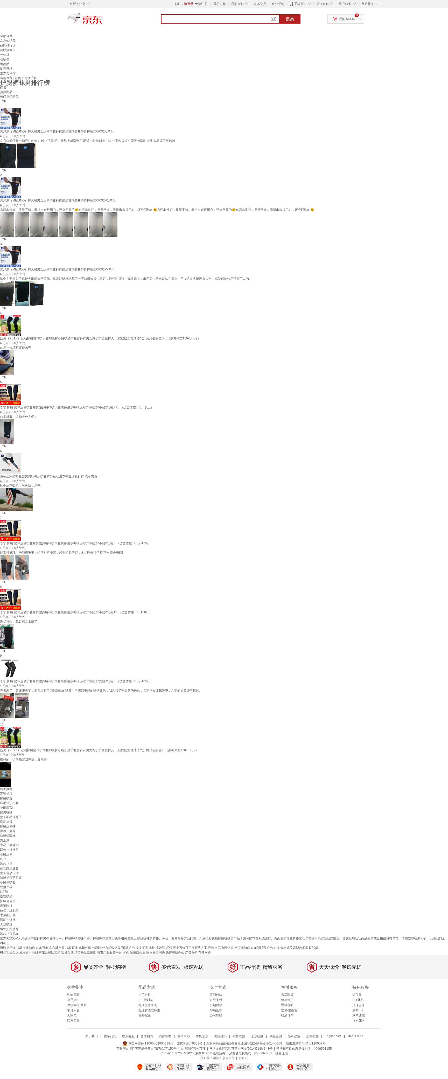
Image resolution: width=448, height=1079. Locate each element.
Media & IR (355, 1036)
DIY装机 (358, 1000)
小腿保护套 (8, 882)
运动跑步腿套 (9, 868)
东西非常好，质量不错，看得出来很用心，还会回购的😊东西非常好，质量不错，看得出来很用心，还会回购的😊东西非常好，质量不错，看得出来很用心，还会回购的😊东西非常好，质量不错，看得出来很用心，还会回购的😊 (157, 210)
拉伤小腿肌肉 (9, 910)
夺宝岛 (357, 995)
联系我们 (110, 1036)
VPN (169, 948)
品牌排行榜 (8, 45)
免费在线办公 (175, 952)
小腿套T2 (6, 808)
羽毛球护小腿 (9, 803)
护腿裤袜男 (8, 901)
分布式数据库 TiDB (115, 948)
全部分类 (6, 36)
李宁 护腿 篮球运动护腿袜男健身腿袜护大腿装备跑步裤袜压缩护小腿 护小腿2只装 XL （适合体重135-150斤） (76, 612)
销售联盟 (239, 1036)
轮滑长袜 (6, 887)
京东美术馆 (8, 73)
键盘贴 (4, 64)
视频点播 (85, 948)
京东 (102, 21)
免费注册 (201, 4)
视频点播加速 (25, 948)
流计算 (160, 948)
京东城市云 (57, 948)
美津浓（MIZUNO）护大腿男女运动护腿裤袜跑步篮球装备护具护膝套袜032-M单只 (57, 269)
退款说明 (287, 1005)
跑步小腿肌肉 (9, 934)
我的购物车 (347, 19)
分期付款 (216, 1005)
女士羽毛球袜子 (11, 817)
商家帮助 (165, 1036)
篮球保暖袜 (8, 836)
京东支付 (228, 1058)
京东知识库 (8, 41)
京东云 (243, 1058)
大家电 (71, 1015)
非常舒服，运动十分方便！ (18, 417)
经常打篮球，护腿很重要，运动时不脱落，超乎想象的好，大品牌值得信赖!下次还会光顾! (61, 552)
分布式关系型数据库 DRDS (299, 948)
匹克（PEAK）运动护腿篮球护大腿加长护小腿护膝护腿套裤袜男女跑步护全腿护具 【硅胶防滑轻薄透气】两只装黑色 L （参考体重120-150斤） (99, 750)
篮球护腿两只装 (11, 878)
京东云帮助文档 (49, 952)
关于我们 (91, 1036)
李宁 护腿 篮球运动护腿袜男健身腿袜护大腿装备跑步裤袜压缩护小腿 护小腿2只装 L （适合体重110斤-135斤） (76, 543)
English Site (333, 1036)
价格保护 (287, 1000)
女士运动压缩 (9, 873)
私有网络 (224, 948)
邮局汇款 (216, 1010)
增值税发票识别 (85, 952)
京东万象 (42, 948)
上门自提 (144, 995)
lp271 (4, 859)
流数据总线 (8, 948)
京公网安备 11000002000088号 (150, 1043)
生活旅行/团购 (77, 1005)
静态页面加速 (240, 948)
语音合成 (67, 952)
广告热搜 (273, 948)
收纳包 (4, 59)
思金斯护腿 (8, 915)
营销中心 (183, 1036)
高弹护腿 (6, 794)
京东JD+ (358, 1020)
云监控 (212, 948)
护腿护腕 (6, 798)
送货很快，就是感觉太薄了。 (20, 621)
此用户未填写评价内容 (15, 348)
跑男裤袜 (6, 812)
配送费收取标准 (149, 1010)
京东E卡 (358, 1010)
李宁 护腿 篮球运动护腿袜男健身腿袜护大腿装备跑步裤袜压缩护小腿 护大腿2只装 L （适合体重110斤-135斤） (76, 681)
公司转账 (216, 1015)
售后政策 (287, 995)
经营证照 (281, 1053)
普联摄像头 (8, 50)
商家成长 (148, 948)
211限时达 (145, 1000)
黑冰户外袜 (8, 831)
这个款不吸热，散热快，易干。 (22, 486)
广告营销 (191, 952)
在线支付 (216, 1000)
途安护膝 (6, 896)
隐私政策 (294, 1036)
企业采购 (278, 4)
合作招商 (147, 1036)
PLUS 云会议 (9, 952)
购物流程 (73, 995)
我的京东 (237, 4)
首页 (18, 78)
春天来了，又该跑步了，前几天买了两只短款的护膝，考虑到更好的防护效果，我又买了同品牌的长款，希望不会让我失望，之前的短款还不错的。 (101, 690)
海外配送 (144, 1015)
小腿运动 (6, 854)
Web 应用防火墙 (134, 952)
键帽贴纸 (6, 69)
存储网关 (204, 952)
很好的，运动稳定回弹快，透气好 (23, 759)
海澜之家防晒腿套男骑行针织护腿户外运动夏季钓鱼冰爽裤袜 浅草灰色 (48, 476)
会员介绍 (73, 1000)
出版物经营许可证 (193, 1048)
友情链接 (220, 1036)
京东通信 (358, 1015)
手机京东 (300, 4)
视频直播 (71, 948)
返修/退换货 (289, 1010)
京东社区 (257, 1036)
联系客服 (73, 1020)
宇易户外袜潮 (9, 845)
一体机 (4, 55)
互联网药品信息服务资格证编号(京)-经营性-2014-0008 (244, 1043)
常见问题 (73, 1010)
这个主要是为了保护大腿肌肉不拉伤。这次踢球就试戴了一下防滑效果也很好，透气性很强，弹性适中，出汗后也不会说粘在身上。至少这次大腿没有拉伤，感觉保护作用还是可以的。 (126, 279)
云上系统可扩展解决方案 (190, 948)
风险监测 (275, 1036)
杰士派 (4, 840)
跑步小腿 (6, 864)
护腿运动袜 (8, 826)
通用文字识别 (28, 952)
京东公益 (312, 1036)
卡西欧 (96, 948)
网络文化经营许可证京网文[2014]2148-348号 (240, 1048)
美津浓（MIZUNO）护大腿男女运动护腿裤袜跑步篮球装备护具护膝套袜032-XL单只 (58, 200)
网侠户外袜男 (9, 850)
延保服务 (358, 1005)
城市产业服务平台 (109, 952)
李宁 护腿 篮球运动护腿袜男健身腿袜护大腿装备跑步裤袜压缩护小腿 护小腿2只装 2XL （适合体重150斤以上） (77, 407)
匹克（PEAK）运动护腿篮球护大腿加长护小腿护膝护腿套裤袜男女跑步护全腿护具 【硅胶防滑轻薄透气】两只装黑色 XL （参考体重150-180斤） (100, 338)
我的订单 (219, 4)
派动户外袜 (8, 920)
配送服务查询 (147, 1005)
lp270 (4, 892)
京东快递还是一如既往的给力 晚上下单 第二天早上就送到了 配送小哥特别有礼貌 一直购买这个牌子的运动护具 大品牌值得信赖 (87, 141)
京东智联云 (258, 948)
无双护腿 (6, 924)
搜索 (290, 19)
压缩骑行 (6, 906)
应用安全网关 (155, 952)
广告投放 (135, 948)
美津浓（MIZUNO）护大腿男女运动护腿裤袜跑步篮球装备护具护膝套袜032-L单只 (57, 131)
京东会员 (260, 4)
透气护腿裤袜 (9, 929)
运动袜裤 (6, 822)
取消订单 (287, 1015)
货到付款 (216, 995)
